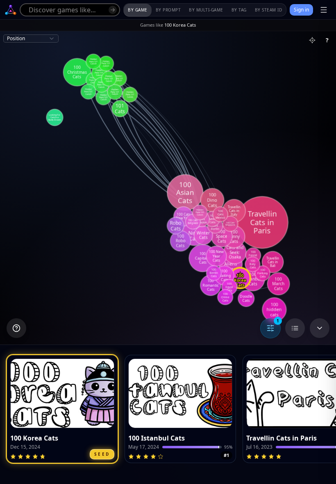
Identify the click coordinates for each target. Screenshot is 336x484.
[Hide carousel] (319, 328)
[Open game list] (295, 328)
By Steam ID (268, 10)
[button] (62, 409)
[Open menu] (323, 9)
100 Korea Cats (34, 438)
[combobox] (31, 38)
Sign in (301, 9)
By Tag (239, 10)
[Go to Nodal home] (10, 10)
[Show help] (16, 328)
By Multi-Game (206, 10)
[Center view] (312, 40)
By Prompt (168, 10)
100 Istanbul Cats (156, 438)
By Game (138, 10)
